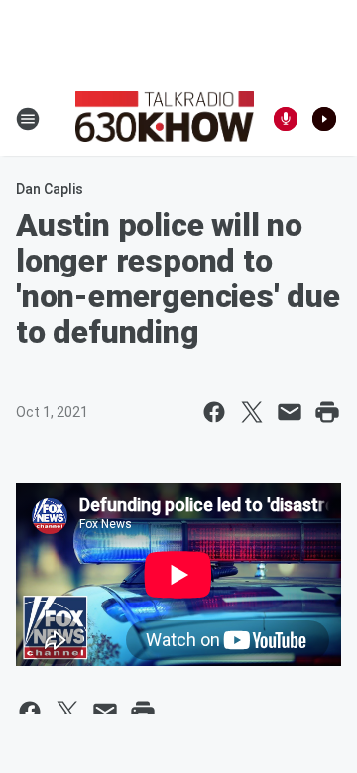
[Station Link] (164, 119)
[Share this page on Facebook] (214, 412)
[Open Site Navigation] (28, 119)
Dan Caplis (49, 189)
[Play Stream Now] (324, 119)
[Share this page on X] (252, 412)
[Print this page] (327, 412)
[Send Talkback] (286, 119)
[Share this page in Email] (289, 412)
